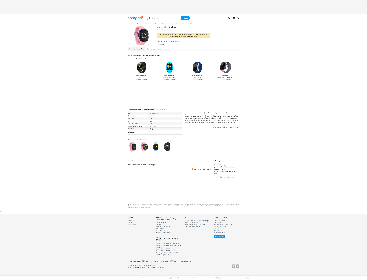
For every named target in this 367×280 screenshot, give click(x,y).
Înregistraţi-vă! (219, 237)
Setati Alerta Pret (228, 177)
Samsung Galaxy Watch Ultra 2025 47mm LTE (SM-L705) (167, 254)
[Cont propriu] (238, 18)
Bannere (216, 228)
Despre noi (131, 221)
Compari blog (132, 224)
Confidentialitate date (134, 265)
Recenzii (167, 49)
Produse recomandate (136, 49)
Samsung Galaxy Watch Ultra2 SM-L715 (168, 243)
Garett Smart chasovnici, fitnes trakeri (157, 261)
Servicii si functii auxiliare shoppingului (197, 221)
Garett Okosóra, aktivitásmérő (182, 261)
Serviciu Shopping (219, 232)
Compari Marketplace (220, 226)
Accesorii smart (161, 230)
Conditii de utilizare (149, 265)
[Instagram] (237, 266)
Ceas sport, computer (163, 226)
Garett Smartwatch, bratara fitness (152, 59)
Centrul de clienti (219, 221)
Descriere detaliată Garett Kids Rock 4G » (226, 127)
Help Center (217, 222)
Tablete (158, 224)
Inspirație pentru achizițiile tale (195, 224)
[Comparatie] (229, 18)
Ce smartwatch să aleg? (163, 232)
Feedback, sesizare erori (192, 226)
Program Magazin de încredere (223, 224)
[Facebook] (233, 266)
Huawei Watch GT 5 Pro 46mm (166, 251)
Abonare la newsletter (192, 222)
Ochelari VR (160, 228)
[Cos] (233, 18)
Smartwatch (154, 113)
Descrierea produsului (154, 49)
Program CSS (218, 230)
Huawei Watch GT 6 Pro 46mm (166, 249)
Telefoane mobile (161, 222)
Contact (130, 222)
